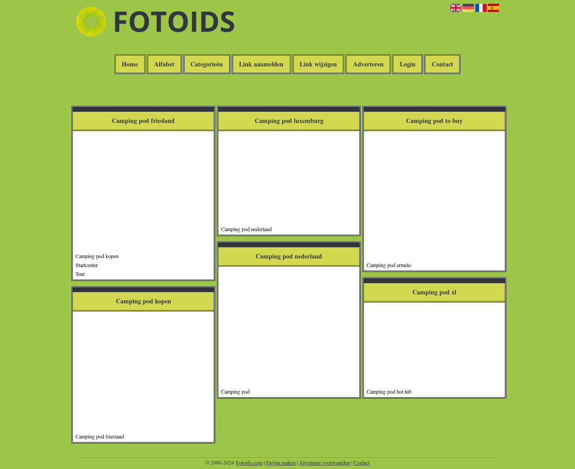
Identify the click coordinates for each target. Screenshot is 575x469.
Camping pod (235, 391)
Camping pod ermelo (389, 264)
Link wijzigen (318, 64)
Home (130, 64)
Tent (79, 273)
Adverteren (368, 64)
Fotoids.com (249, 462)
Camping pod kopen (97, 255)
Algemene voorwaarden (324, 462)
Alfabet (164, 64)
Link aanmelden (261, 64)
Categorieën (206, 64)
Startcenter (86, 264)
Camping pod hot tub (389, 391)
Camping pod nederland (246, 228)
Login (408, 64)
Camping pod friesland (99, 436)
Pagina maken (281, 462)
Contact (442, 64)
